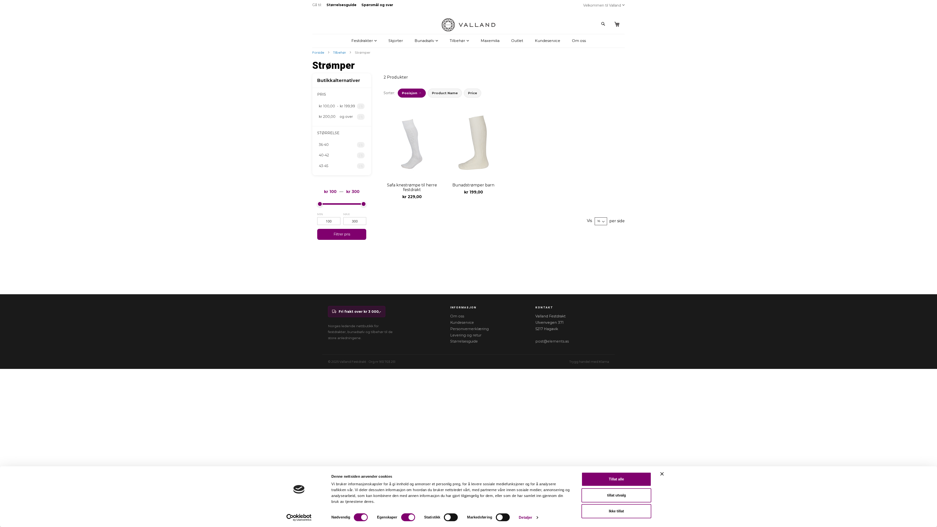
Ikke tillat (616, 511)
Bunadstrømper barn (473, 185)
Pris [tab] (321, 94)
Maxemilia (490, 40)
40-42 (343, 155)
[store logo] (468, 24)
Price (472, 93)
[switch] (408, 518)
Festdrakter (362, 40)
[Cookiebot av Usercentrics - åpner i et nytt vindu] (299, 517)
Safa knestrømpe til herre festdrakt (412, 187)
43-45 (343, 166)
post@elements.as (552, 341)
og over (343, 116)
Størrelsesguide (464, 341)
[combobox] (579, 24)
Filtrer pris (342, 234)
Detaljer (525, 517)
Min (320, 214)
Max (346, 214)
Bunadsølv (424, 40)
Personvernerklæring (469, 329)
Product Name (445, 93)
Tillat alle (616, 479)
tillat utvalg (616, 495)
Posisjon (409, 93)
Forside (318, 52)
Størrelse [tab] (328, 133)
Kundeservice (547, 40)
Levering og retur (465, 335)
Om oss (579, 40)
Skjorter (395, 40)
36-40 (343, 144)
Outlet (517, 40)
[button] (623, 5)
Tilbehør (457, 40)
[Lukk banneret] (662, 474)
